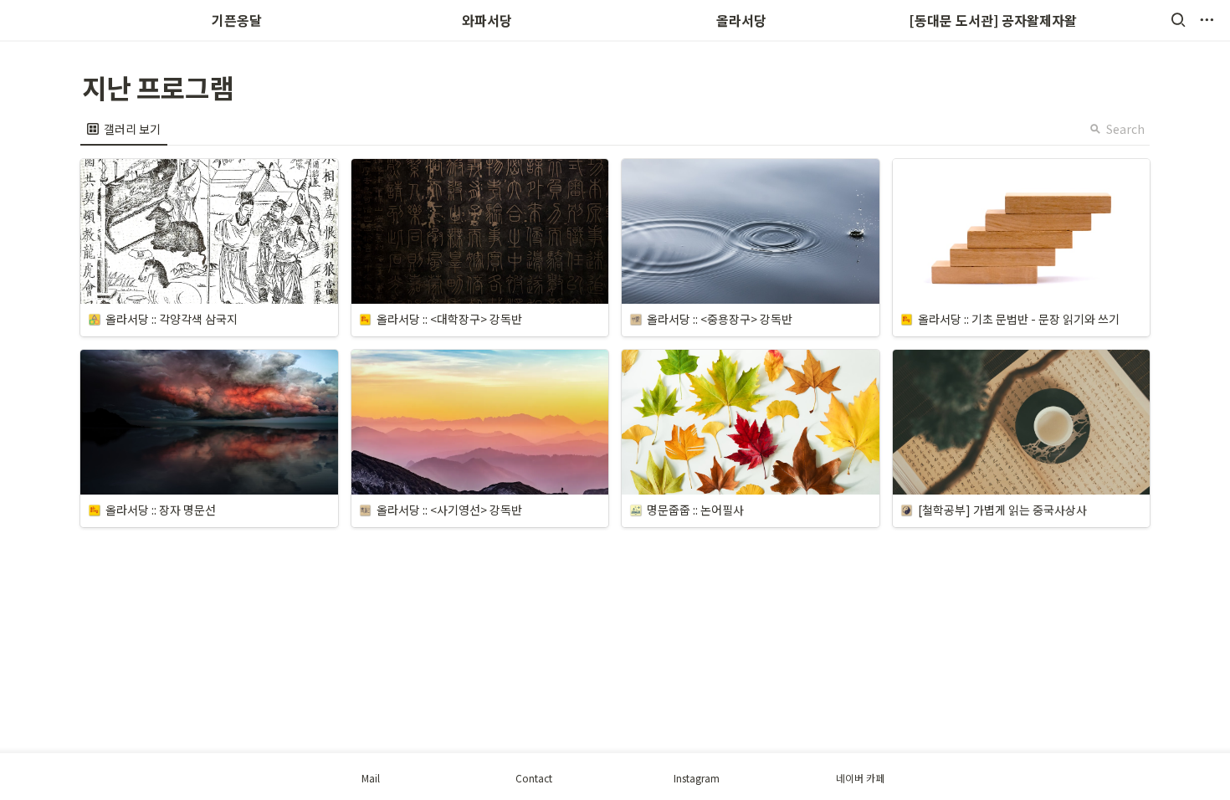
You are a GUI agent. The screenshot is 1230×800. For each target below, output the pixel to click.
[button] (1178, 20)
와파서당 (488, 20)
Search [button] (1125, 129)
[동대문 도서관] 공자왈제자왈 (993, 20)
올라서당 (741, 20)
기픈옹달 (237, 20)
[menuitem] (123, 129)
